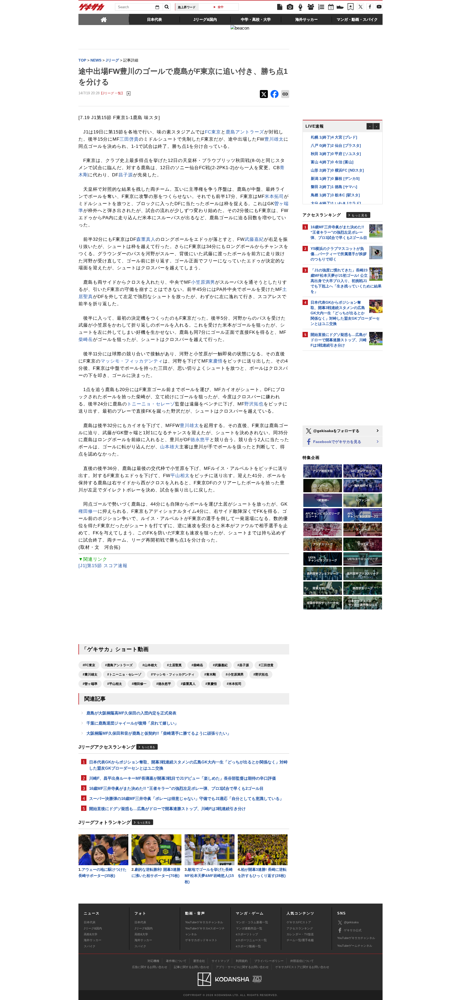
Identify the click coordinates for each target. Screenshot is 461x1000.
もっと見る (148, 747)
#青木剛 (210, 674)
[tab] (103, 19)
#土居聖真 (174, 665)
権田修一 (88, 511)
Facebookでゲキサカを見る (336, 442)
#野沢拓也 (260, 674)
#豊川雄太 (90, 674)
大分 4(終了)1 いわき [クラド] (336, 203)
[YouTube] (379, 6)
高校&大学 (90, 934)
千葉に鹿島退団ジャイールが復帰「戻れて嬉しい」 (132, 723)
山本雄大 (169, 446)
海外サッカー (92, 940)
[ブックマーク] (351, 7)
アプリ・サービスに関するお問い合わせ (242, 967)
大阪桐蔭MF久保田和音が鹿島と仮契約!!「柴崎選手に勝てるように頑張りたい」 (158, 733)
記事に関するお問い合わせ (191, 967)
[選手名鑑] (311, 7)
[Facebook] (369, 6)
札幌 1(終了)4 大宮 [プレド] (334, 137)
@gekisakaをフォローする (335, 431)
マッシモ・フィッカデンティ (132, 361)
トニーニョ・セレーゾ (151, 403)
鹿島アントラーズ (245, 132)
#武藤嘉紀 (220, 665)
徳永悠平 (200, 439)
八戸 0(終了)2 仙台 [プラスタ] (336, 145)
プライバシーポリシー (269, 960)
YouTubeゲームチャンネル (354, 945)
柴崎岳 (85, 339)
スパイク (90, 946)
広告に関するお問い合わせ (149, 967)
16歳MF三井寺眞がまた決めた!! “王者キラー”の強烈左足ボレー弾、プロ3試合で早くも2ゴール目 (176, 788)
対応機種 (153, 960)
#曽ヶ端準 (90, 684)
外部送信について (302, 960)
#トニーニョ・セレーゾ (124, 674)
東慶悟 (215, 361)
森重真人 (146, 239)
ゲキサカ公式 (352, 930)
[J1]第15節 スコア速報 (103, 565)
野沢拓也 (254, 403)
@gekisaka (351, 922)
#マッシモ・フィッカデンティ (172, 674)
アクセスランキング (300, 928)
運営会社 (199, 960)
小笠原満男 (203, 282)
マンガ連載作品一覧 (249, 928)
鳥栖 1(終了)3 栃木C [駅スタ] (335, 195)
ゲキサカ (91, 9)
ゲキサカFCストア (299, 922)
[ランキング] (321, 7)
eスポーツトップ (247, 934)
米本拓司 (274, 196)
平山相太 (180, 475)
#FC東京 (89, 665)
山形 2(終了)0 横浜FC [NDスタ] (337, 170)
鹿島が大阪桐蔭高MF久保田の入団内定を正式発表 (131, 713)
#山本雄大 (149, 665)
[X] (360, 6)
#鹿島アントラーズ (119, 665)
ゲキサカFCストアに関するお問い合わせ (302, 967)
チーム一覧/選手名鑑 (300, 940)
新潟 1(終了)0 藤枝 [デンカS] (335, 178)
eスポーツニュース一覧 (251, 940)
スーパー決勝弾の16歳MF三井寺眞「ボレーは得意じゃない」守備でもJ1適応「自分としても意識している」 (186, 798)
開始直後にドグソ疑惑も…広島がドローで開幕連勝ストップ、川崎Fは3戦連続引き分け (167, 808)
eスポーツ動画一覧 (248, 946)
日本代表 (90, 922)
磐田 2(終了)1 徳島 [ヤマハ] (334, 187)
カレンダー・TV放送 (300, 934)
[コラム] (300, 7)
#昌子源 (243, 665)
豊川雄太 (274, 139)
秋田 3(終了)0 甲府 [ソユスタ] (336, 154)
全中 (221, 7)
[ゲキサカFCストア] (340, 8)
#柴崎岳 (197, 665)
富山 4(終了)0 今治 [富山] (332, 162)
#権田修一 (139, 684)
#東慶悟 (211, 684)
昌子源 (125, 174)
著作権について (176, 960)
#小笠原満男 (235, 674)
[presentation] (103, 19)
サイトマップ (220, 960)
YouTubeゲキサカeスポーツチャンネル (205, 931)
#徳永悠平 (163, 684)
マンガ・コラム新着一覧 (252, 922)
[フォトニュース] (290, 7)
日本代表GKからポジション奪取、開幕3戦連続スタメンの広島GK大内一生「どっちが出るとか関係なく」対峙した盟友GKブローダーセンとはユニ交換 (188, 765)
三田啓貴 (129, 139)
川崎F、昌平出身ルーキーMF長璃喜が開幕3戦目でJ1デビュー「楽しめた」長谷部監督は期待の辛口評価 (182, 778)
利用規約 (242, 960)
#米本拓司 (234, 684)
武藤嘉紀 (254, 239)
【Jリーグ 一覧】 (112, 93)
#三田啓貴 (266, 665)
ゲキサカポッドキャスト (201, 940)
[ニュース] (280, 7)
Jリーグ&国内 (93, 928)
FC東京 (213, 132)
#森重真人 (188, 684)
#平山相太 (114, 684)
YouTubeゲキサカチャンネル (204, 922)
